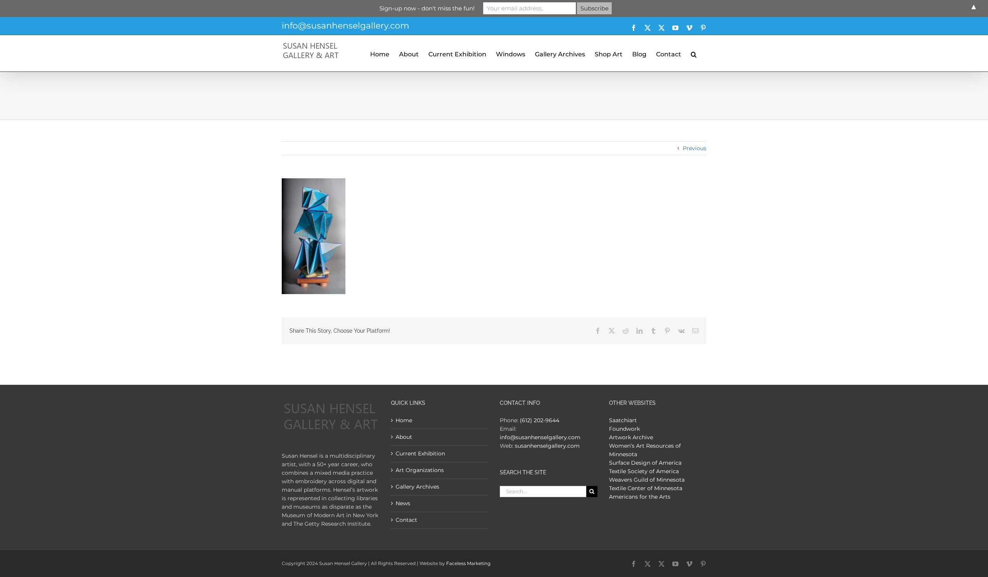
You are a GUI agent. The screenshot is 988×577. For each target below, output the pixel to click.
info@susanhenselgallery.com (345, 25)
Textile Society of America (644, 471)
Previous (694, 148)
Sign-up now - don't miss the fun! (427, 8)
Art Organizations (420, 470)
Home (404, 420)
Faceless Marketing (468, 563)
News (403, 503)
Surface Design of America (645, 462)
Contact (406, 519)
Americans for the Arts (639, 496)
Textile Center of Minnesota (645, 488)
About (404, 436)
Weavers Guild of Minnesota (647, 479)
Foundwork (624, 428)
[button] (694, 53)
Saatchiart (623, 420)
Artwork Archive (631, 437)
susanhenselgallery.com (547, 445)
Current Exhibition (420, 453)
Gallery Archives (417, 486)
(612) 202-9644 (539, 420)
